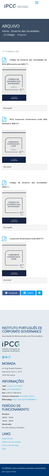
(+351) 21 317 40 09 (14, 386)
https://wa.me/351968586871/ (25, 399)
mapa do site (7, 438)
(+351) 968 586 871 (14, 389)
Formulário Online (27, 396)
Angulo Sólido (10, 471)
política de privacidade (11, 442)
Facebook (12, 293)
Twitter (29, 293)
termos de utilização (10, 445)
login (4, 448)
